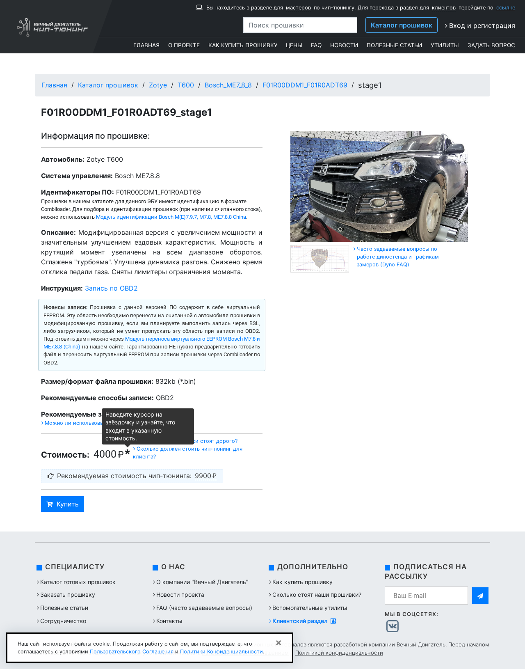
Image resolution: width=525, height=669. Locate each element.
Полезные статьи (394, 45)
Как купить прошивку (242, 45)
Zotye (158, 85)
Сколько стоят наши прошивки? (316, 594)
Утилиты (445, 45)
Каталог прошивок (401, 25)
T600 (186, 85)
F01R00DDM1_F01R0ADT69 (304, 85)
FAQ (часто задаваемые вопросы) (204, 607)
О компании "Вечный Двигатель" (202, 581)
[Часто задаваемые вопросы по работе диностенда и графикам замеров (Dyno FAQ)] (354, 249)
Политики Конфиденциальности (221, 651)
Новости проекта (180, 594)
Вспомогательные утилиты (309, 607)
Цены (294, 45)
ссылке (505, 8)
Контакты (169, 620)
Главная (146, 45)
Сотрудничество (63, 620)
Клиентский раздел (300, 620)
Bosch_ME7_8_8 (228, 85)
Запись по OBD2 (111, 288)
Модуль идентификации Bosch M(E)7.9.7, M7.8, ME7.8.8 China (171, 217)
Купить (68, 504)
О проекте (184, 45)
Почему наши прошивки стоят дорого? (187, 441)
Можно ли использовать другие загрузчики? (103, 423)
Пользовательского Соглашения (131, 651)
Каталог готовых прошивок (78, 581)
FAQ (316, 45)
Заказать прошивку (67, 594)
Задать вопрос (491, 45)
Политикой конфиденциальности (339, 652)
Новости (344, 45)
